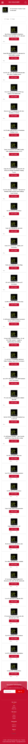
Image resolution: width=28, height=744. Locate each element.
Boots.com (14, 708)
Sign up (20, 691)
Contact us (14, 724)
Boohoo (14, 707)
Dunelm (14, 716)
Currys (14, 715)
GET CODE (14, 39)
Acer (14, 705)
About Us (14, 726)
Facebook (13, 733)
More (4, 41)
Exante (14, 718)
